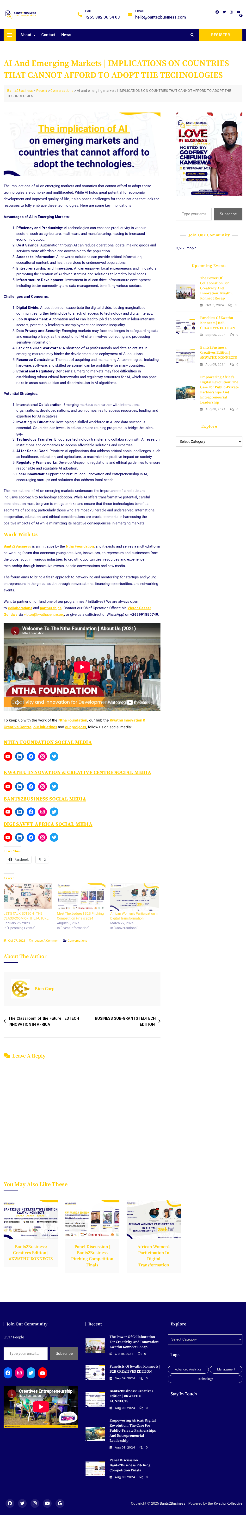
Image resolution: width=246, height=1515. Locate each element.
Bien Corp (45, 989)
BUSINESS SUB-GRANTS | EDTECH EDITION (125, 1021)
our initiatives (45, 727)
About (25, 35)
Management (226, 1369)
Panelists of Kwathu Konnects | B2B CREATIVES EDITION (217, 323)
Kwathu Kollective (228, 1503)
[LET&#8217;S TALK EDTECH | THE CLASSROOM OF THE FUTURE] (28, 897)
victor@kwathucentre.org (44, 614)
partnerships (51, 608)
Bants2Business (17, 546)
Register (220, 35)
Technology (205, 1379)
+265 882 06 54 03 (102, 14)
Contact (48, 35)
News (66, 35)
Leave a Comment (47, 941)
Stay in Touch (184, 1394)
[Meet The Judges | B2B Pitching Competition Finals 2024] (81, 897)
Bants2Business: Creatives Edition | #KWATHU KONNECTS (218, 352)
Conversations (77, 940)
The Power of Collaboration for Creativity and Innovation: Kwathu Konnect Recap (216, 288)
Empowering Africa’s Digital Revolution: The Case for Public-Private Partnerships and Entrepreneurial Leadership (133, 1430)
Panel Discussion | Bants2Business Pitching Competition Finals (130, 1465)
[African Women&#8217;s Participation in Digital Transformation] (134, 897)
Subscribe (228, 214)
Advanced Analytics (188, 1369)
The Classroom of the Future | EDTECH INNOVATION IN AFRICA (43, 1021)
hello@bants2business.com (160, 14)
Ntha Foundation (80, 546)
